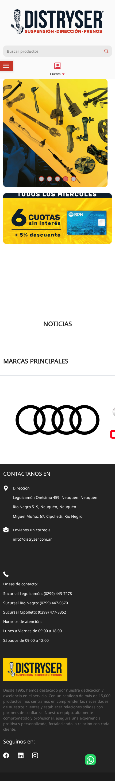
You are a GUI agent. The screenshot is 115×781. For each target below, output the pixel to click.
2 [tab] (49, 179)
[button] (57, 69)
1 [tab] (41, 179)
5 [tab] (73, 179)
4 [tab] (65, 179)
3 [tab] (57, 179)
